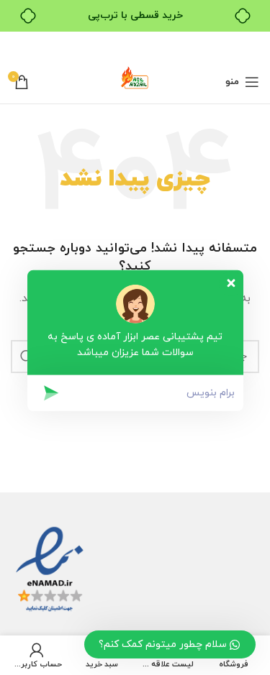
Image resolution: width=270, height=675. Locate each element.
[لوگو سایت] (135, 81)
